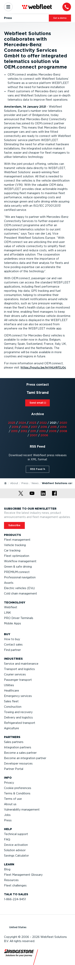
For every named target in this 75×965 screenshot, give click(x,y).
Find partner (12, 650)
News (35, 483)
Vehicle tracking (15, 545)
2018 (24, 426)
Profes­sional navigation (20, 577)
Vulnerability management (22, 809)
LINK (7, 612)
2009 (52, 431)
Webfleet (10, 607)
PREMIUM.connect (17, 572)
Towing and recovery (18, 712)
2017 (34, 426)
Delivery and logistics (18, 717)
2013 (14, 431)
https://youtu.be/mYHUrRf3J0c (43, 367)
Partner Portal (13, 768)
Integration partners (17, 747)
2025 (11, 422)
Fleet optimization (16, 555)
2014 (63, 426)
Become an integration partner (25, 758)
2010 (42, 431)
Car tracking (12, 550)
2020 (63, 422)
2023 (32, 422)
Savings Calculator (16, 855)
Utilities (9, 685)
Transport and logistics (19, 669)
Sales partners (13, 742)
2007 (33, 435)
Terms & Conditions (17, 793)
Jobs (7, 815)
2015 (53, 426)
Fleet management (17, 539)
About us (10, 804)
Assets (8, 582)
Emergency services (18, 696)
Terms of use (13, 798)
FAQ (7, 839)
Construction (12, 706)
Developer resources (18, 763)
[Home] (5, 483)
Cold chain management (20, 593)
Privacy (9, 782)
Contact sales (13, 644)
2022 (43, 422)
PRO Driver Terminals (18, 618)
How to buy (12, 639)
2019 (15, 426)
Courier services (15, 674)
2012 (24, 431)
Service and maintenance (21, 663)
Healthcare (11, 690)
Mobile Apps (12, 623)
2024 (22, 422)
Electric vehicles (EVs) (19, 588)
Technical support (16, 834)
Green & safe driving (18, 566)
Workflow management (20, 561)
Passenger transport (18, 679)
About (14, 483)
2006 (44, 435)
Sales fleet (11, 701)
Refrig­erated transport (19, 722)
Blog (7, 869)
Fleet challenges (15, 885)
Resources (11, 880)
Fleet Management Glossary (23, 874)
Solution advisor (15, 850)
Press (24, 483)
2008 (63, 431)
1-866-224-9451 (15, 899)
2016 (43, 426)
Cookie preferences (17, 788)
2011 (33, 431)
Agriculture (11, 728)
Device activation (16, 844)
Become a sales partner (20, 752)
